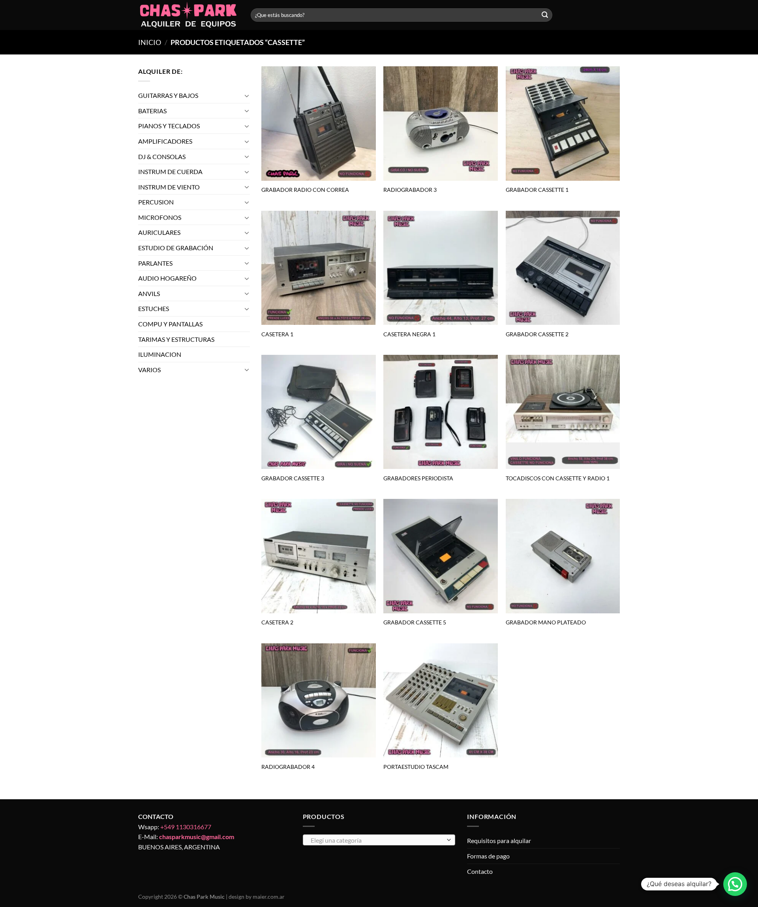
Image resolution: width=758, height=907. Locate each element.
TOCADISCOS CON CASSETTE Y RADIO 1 (558, 478)
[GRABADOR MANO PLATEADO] (563, 556)
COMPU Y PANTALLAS (170, 324)
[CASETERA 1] (318, 268)
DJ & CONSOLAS (162, 156)
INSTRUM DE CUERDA (170, 171)
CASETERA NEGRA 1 (409, 334)
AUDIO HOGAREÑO (167, 278)
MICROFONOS (159, 217)
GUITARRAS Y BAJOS (168, 95)
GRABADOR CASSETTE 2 (537, 334)
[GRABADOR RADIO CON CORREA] (318, 123)
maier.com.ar (269, 896)
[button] (735, 884)
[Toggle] (247, 95)
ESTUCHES (153, 309)
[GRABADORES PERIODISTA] (440, 412)
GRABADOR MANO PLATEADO (546, 622)
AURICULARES (159, 232)
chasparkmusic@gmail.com (196, 836)
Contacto (480, 871)
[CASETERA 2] (318, 556)
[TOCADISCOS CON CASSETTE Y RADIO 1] (563, 412)
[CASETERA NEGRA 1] (440, 268)
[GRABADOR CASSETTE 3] (318, 412)
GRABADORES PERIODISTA (418, 478)
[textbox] (377, 840)
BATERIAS (152, 110)
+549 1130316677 (185, 826)
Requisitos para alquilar (499, 840)
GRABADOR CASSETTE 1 (537, 189)
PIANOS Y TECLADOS (169, 125)
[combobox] (379, 839)
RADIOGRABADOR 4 (288, 766)
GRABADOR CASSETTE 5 (414, 622)
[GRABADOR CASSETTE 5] (440, 556)
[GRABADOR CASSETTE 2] (563, 268)
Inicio (149, 42)
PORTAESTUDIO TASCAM (415, 766)
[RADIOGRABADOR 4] (318, 700)
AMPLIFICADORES (165, 141)
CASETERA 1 (277, 334)
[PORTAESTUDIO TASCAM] (440, 700)
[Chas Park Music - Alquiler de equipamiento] (188, 15)
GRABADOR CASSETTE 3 (292, 478)
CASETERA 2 (277, 622)
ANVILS (149, 293)
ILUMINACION (159, 354)
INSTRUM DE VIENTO (169, 187)
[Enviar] (545, 15)
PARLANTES (155, 263)
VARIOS (149, 369)
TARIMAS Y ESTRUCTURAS (176, 339)
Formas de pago (488, 856)
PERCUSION (156, 202)
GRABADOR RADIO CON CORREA (305, 189)
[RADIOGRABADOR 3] (440, 123)
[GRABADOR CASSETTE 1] (563, 123)
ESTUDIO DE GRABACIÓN (175, 247)
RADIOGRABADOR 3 (410, 189)
